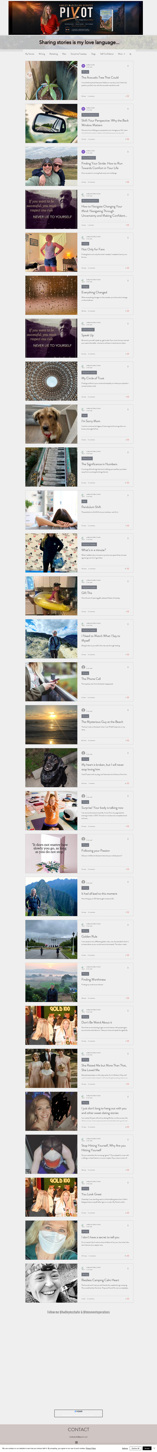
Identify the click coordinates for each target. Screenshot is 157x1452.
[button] (130, 54)
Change (85, 243)
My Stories (29, 53)
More (120, 53)
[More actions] (128, 65)
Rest (64, 53)
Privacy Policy (91, 1448)
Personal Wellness (88, 158)
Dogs (93, 53)
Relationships (87, 458)
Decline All (135, 1448)
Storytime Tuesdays (79, 53)
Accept (147, 1448)
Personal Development (90, 115)
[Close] (154, 1448)
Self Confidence (106, 53)
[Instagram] (76, 1442)
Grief (84, 415)
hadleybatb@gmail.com (78, 1437)
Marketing (53, 53)
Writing (42, 53)
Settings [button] (125, 1448)
